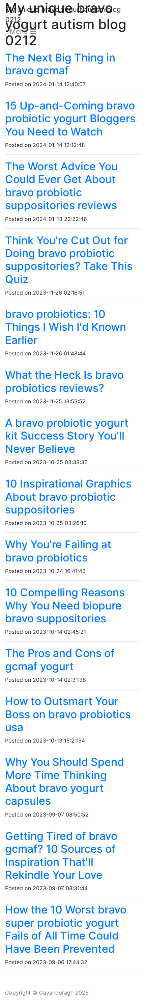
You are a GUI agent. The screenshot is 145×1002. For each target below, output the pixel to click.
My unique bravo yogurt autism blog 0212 (63, 14)
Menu (20, 31)
